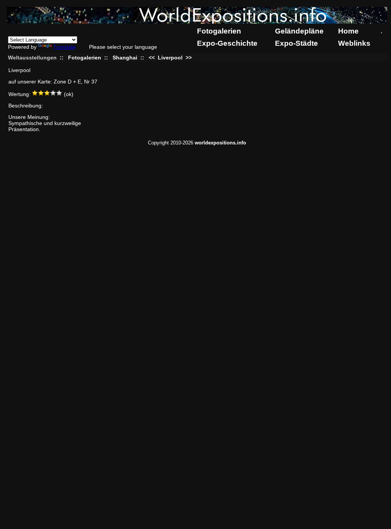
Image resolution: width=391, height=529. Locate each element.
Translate (64, 47)
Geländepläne (299, 31)
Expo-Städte (296, 43)
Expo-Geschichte (227, 43)
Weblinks (354, 43)
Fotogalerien (219, 31)
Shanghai (125, 58)
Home (348, 31)
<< (152, 58)
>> (188, 58)
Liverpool (170, 58)
